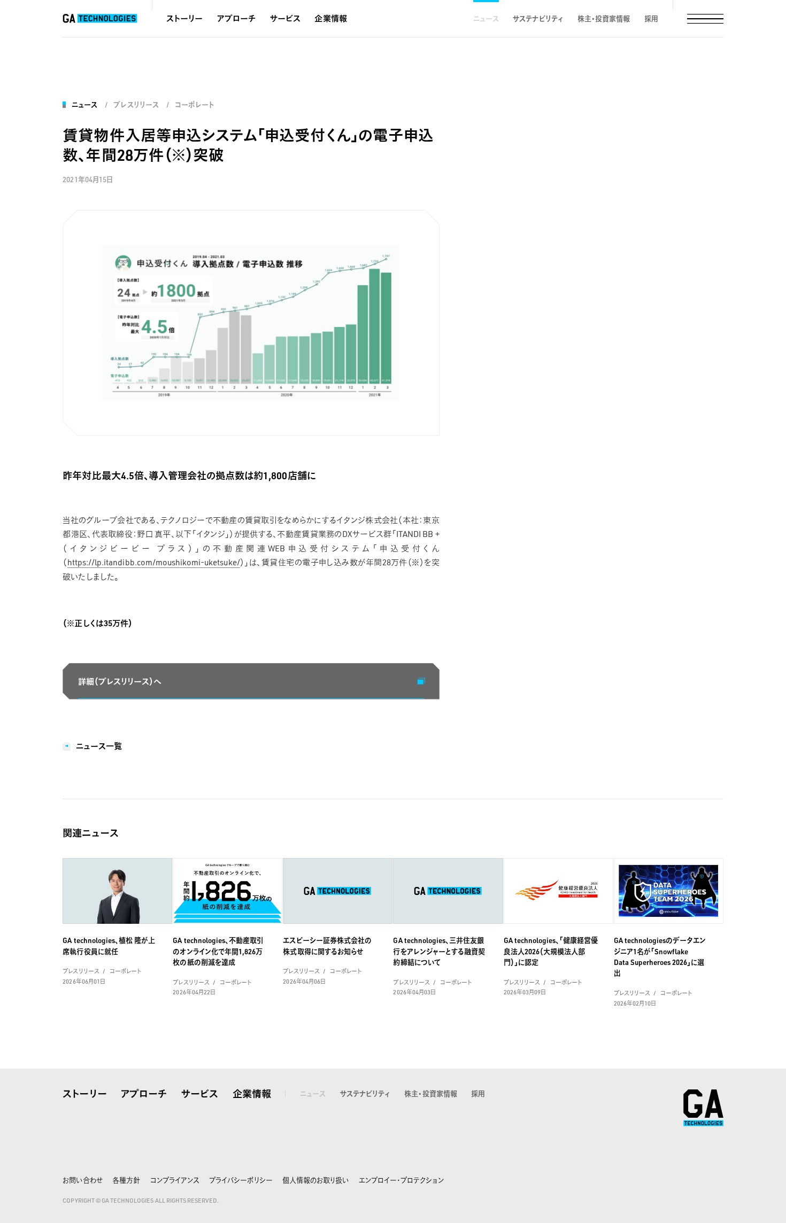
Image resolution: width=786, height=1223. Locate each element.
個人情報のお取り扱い (315, 1180)
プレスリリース (135, 104)
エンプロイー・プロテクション (401, 1180)
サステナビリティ (538, 18)
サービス (285, 18)
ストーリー (184, 18)
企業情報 (330, 18)
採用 (651, 18)
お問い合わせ (82, 1180)
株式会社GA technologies (703, 1108)
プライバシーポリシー (240, 1180)
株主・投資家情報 (603, 18)
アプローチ (236, 18)
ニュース (486, 18)
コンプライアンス (174, 1180)
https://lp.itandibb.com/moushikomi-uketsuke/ (153, 562)
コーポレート (194, 104)
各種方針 (126, 1180)
